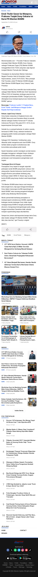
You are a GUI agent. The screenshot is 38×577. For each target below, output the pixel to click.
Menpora (27, 235)
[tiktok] (30, 550)
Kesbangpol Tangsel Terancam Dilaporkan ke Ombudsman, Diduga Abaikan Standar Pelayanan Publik (20, 453)
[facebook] (7, 550)
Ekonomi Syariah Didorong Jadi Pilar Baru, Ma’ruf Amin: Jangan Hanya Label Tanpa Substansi (20, 517)
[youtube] (26, 550)
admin (8, 26)
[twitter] (11, 550)
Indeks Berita (19, 410)
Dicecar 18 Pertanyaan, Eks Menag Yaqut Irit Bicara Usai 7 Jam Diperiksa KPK (20, 421)
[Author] (3, 28)
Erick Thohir (17, 235)
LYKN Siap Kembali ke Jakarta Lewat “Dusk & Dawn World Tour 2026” (21, 485)
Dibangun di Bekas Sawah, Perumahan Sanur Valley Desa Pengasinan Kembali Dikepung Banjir (19, 464)
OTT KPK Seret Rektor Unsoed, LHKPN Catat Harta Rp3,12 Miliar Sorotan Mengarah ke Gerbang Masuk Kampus (18, 246)
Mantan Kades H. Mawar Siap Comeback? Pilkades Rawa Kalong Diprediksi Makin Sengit (20, 431)
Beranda (3, 10)
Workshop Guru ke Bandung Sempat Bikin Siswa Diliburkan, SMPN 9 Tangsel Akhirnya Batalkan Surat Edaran (18, 299)
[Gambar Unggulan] (19, 44)
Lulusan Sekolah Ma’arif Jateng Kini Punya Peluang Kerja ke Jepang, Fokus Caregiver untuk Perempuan (28, 340)
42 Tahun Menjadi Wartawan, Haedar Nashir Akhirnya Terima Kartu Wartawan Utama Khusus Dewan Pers (20, 264)
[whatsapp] (15, 550)
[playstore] (25, 558)
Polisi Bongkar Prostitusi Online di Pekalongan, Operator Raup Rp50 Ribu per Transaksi (20, 495)
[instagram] (22, 550)
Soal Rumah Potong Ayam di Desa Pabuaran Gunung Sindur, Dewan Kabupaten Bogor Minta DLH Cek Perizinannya (21, 506)
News (8, 10)
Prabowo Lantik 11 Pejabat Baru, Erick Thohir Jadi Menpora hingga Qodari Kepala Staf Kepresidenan (17, 107)
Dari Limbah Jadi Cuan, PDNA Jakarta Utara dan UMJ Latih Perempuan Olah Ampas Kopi (27, 319)
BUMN (9, 235)
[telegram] (19, 550)
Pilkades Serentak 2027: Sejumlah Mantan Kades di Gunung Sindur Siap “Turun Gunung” (20, 442)
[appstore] (12, 558)
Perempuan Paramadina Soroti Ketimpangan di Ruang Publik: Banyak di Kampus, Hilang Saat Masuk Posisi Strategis (9, 340)
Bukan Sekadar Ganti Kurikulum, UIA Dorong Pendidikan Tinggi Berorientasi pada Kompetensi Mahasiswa (9, 320)
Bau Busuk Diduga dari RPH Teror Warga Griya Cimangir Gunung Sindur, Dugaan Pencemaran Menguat (20, 475)
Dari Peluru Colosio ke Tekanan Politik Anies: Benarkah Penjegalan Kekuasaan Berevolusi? (19, 255)
